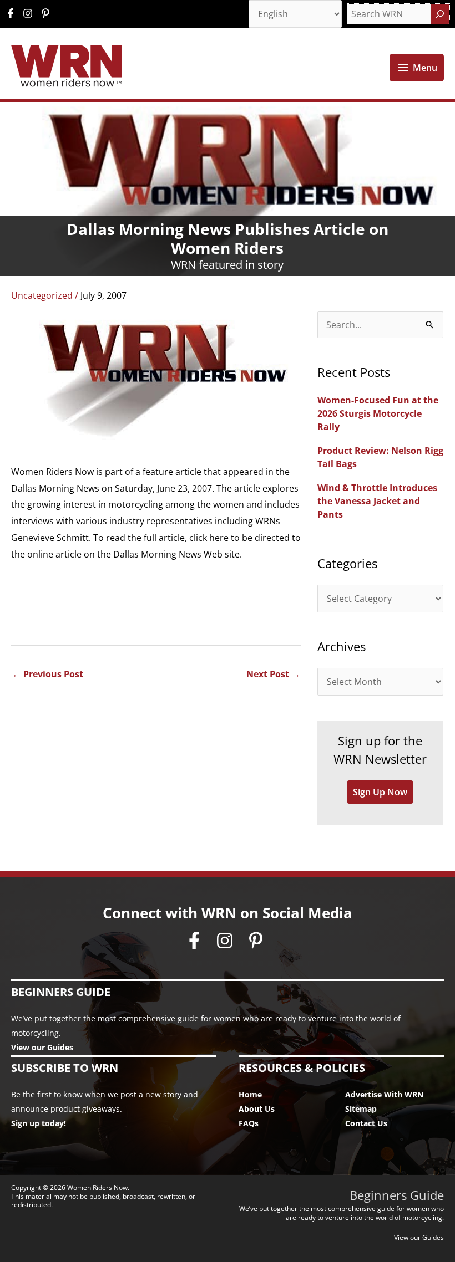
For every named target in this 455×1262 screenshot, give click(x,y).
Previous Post (47, 674)
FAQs (249, 1123)
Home (250, 1094)
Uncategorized (42, 295)
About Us (257, 1108)
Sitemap (361, 1108)
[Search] (440, 14)
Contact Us (366, 1123)
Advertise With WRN (384, 1094)
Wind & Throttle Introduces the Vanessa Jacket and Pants (377, 501)
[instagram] (30, 13)
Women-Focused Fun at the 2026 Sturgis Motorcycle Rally (377, 413)
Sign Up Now (380, 792)
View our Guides (42, 1047)
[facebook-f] (13, 13)
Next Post (273, 674)
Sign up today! (38, 1123)
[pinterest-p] (47, 13)
